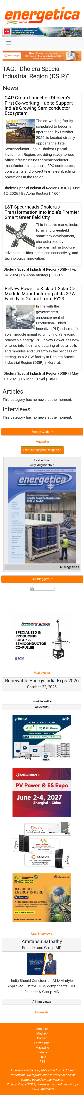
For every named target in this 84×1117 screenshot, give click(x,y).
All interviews (41, 1002)
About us (42, 1029)
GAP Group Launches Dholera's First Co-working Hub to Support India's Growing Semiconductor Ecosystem (39, 105)
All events (42, 707)
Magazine (42, 1047)
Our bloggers (41, 579)
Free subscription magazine (42, 450)
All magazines (69, 567)
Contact (42, 1038)
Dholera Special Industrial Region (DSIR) (36, 188)
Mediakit (42, 1033)
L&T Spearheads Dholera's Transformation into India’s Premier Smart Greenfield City (42, 212)
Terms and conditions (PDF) (57, 1084)
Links (42, 1057)
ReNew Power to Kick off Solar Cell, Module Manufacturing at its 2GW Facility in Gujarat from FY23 (41, 294)
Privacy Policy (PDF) (20, 1084)
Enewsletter (42, 1043)
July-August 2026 (42, 465)
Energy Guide (41, 432)
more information (42, 701)
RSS (42, 1062)
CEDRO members (42, 1089)
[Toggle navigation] (8, 43)
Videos (42, 1052)
